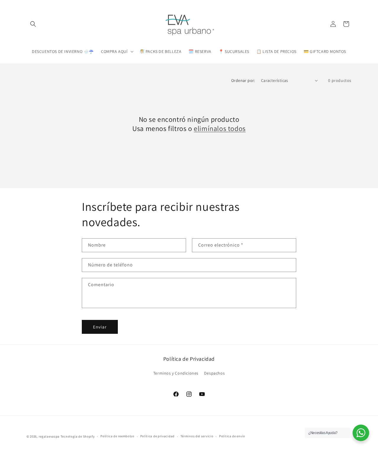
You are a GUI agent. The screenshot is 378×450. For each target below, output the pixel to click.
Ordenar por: (243, 80)
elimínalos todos (220, 128)
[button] (33, 23)
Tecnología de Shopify (78, 436)
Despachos (214, 373)
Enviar (100, 327)
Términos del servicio (197, 436)
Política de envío (232, 436)
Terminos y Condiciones (175, 373)
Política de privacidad (157, 436)
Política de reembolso (117, 436)
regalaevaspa (49, 436)
